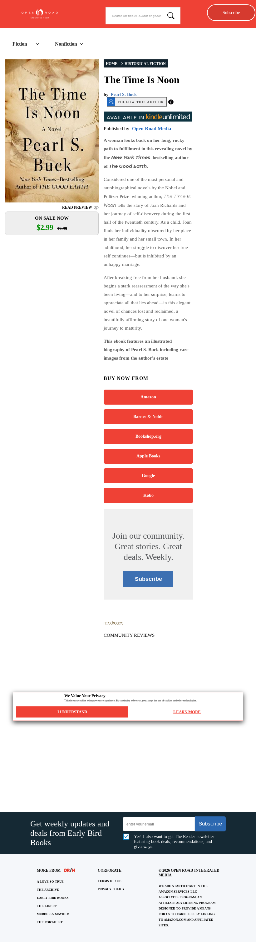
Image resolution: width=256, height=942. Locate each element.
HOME (111, 64)
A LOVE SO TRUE (50, 881)
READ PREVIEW (77, 207)
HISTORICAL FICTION (145, 64)
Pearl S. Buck (124, 94)
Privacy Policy (111, 889)
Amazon (148, 397)
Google (148, 475)
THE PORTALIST (50, 922)
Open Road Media (151, 128)
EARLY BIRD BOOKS (53, 898)
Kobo (148, 495)
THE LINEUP (47, 906)
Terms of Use (109, 881)
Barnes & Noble (148, 416)
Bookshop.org (148, 436)
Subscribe (231, 12)
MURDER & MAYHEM (53, 914)
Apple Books (148, 456)
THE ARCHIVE (48, 889)
